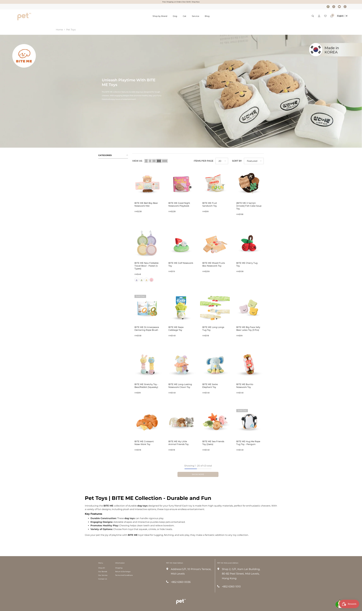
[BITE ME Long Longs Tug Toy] (215, 307)
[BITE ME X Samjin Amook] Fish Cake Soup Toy (248, 206)
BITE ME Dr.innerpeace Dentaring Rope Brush (146, 328)
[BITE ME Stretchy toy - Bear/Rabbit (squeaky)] (147, 364)
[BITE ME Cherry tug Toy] (249, 243)
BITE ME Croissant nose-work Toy (144, 443)
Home (59, 29)
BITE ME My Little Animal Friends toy (178, 443)
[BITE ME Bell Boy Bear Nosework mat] (147, 183)
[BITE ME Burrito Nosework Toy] (249, 364)
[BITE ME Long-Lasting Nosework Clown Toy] (181, 364)
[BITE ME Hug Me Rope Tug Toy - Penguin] (249, 422)
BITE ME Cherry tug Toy (247, 264)
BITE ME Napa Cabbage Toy (176, 328)
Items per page (203, 161)
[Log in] (319, 16)
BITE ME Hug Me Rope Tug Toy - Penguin (248, 443)
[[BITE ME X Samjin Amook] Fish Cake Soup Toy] (249, 183)
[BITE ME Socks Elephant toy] (215, 364)
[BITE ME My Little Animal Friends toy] (181, 422)
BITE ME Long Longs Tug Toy (213, 328)
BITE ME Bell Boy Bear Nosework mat (146, 204)
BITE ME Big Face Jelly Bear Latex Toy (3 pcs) (248, 328)
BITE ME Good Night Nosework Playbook (179, 204)
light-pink (151, 280)
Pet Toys (71, 29)
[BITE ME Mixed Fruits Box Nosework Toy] (215, 243)
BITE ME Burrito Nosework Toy (244, 385)
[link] (181, 91)
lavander (136, 280)
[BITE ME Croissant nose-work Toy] (147, 422)
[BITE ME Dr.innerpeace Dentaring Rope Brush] (147, 307)
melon (141, 280)
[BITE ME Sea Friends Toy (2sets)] (215, 422)
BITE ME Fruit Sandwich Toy (209, 204)
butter (146, 280)
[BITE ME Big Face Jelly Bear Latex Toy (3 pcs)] (249, 307)
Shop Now (196, 2)
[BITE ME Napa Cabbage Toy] (181, 307)
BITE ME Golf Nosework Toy (180, 264)
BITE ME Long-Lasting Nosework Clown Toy (180, 385)
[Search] (313, 16)
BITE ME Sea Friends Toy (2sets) (213, 443)
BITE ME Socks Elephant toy (210, 385)
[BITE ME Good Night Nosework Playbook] (181, 183)
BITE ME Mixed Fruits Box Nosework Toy (213, 264)
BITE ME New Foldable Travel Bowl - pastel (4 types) (146, 266)
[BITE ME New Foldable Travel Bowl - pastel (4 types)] (147, 243)
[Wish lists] (325, 16)
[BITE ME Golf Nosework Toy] (181, 243)
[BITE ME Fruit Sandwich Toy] (215, 183)
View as (137, 161)
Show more (198, 474)
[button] (146, 161)
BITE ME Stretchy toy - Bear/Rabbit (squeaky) (146, 385)
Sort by (237, 161)
